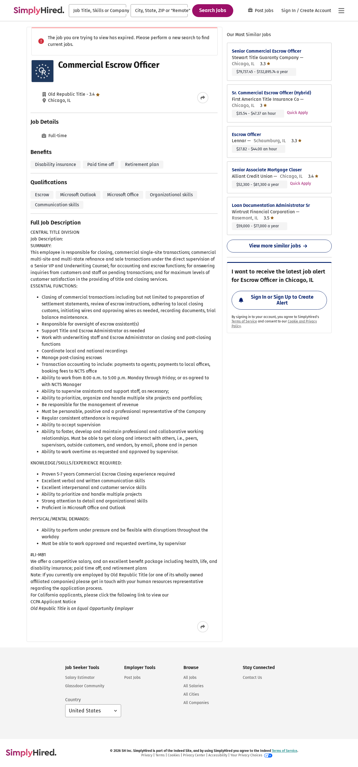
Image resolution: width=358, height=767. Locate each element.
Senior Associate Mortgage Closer (267, 169)
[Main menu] (341, 10)
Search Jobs (212, 10)
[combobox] (97, 10)
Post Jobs (264, 10)
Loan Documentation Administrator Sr (271, 205)
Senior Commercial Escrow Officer (266, 51)
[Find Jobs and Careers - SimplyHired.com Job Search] (38, 10)
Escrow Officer (246, 134)
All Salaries (193, 686)
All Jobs (190, 677)
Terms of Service (244, 321)
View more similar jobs (275, 246)
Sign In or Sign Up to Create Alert (282, 300)
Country (73, 699)
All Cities (191, 694)
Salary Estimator (80, 677)
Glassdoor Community (84, 686)
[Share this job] (202, 97)
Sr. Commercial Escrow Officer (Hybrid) (271, 92)
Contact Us (252, 677)
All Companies (196, 702)
